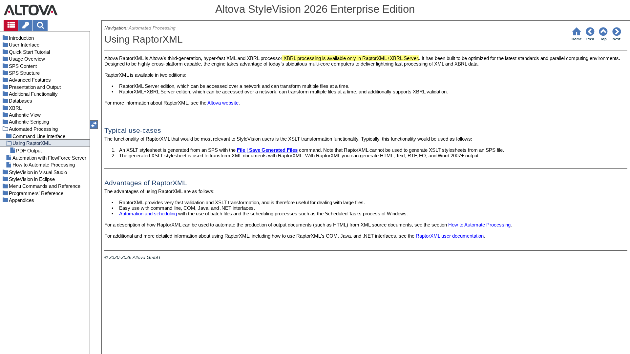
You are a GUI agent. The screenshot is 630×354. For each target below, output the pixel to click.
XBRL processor (264, 58)
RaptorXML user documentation (450, 236)
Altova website (223, 103)
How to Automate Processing (479, 224)
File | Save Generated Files (267, 150)
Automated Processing (152, 28)
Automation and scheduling (148, 213)
